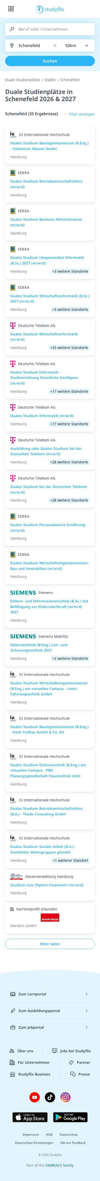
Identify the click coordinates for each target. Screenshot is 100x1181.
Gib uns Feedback (72, 1143)
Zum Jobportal (31, 1027)
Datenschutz (69, 1134)
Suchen (50, 61)
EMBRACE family (59, 1165)
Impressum (31, 1134)
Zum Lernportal (32, 994)
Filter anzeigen (82, 114)
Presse (84, 1074)
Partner (83, 1062)
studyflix (54, 9)
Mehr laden (50, 943)
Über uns (25, 1050)
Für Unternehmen (33, 1062)
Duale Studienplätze (22, 79)
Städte (50, 79)
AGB (49, 1134)
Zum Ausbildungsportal (39, 1010)
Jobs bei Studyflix (75, 1050)
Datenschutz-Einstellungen (34, 1143)
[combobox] (78, 45)
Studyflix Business (34, 1074)
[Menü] (11, 9)
